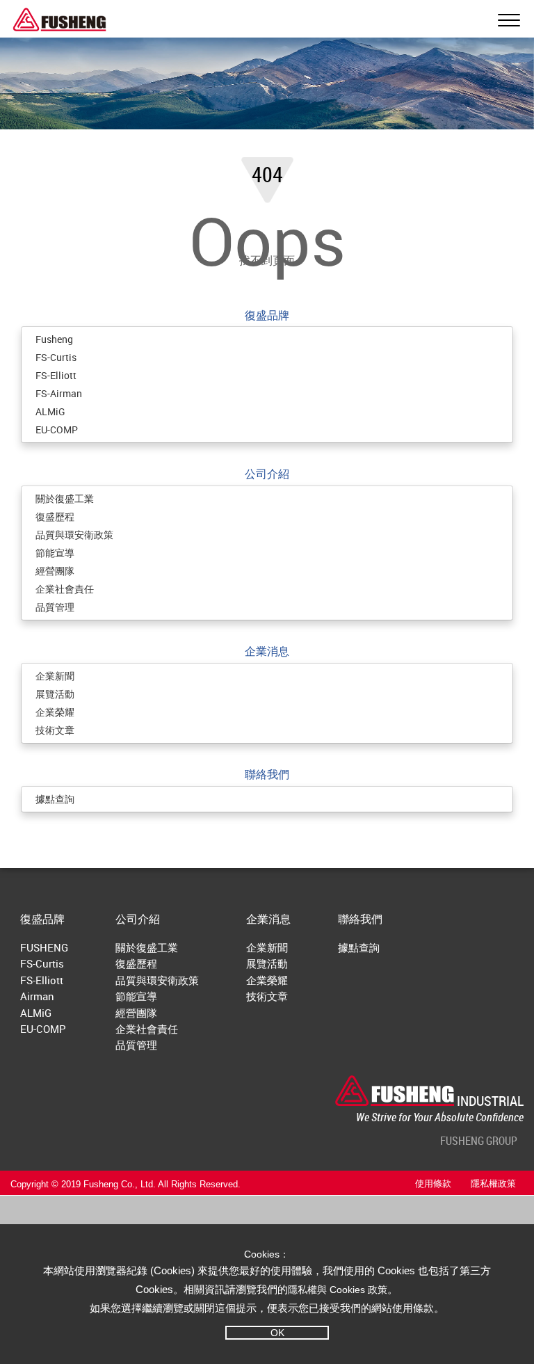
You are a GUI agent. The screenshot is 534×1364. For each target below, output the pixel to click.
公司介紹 (267, 473)
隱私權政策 (493, 1184)
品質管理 (54, 606)
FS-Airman (58, 393)
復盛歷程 (54, 516)
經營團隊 (54, 570)
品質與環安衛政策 (74, 534)
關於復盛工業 (64, 498)
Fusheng (54, 339)
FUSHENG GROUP (478, 1140)
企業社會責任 (64, 588)
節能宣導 (54, 552)
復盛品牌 (267, 315)
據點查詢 (54, 798)
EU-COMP (56, 429)
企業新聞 (54, 675)
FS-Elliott (55, 375)
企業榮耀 (54, 712)
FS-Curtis (55, 357)
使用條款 (433, 1184)
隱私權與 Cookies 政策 (337, 1289)
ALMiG (50, 411)
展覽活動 (54, 693)
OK (277, 1332)
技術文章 (54, 730)
